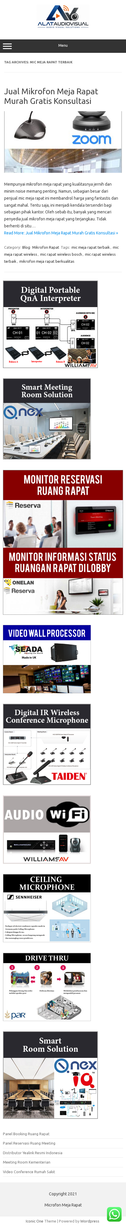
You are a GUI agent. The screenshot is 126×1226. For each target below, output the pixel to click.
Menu (63, 45)
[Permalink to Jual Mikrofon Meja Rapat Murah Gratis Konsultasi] (63, 171)
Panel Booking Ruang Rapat (26, 1134)
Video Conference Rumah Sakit (29, 1172)
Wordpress (89, 1221)
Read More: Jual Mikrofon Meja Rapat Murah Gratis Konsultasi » (61, 233)
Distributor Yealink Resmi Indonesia (32, 1153)
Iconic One (34, 1221)
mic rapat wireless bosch (61, 254)
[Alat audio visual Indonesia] (63, 27)
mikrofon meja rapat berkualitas (46, 261)
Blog (26, 247)
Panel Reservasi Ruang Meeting (29, 1143)
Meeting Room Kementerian (26, 1162)
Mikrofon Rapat (45, 247)
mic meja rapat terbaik (90, 247)
